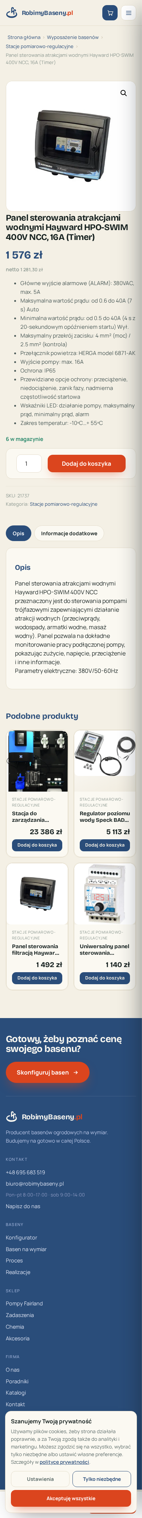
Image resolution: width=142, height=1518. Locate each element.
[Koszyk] (110, 12)
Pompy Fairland (24, 1303)
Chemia (15, 1326)
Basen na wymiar (26, 1249)
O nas (13, 1369)
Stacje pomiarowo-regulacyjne (40, 46)
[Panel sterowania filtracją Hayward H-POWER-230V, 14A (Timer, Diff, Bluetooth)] (37, 893)
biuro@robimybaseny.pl (35, 1183)
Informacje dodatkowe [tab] (69, 533)
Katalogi (16, 1392)
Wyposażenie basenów (73, 37)
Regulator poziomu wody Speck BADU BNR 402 (105, 817)
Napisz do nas (23, 1206)
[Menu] (128, 12)
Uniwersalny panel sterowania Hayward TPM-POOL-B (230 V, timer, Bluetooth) (104, 950)
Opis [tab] (18, 533)
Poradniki (17, 1381)
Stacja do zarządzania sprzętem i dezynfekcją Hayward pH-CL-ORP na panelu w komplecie (34, 817)
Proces (14, 1260)
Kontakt (15, 1404)
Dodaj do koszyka (86, 464)
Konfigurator (21, 1237)
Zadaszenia (20, 1315)
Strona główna (24, 37)
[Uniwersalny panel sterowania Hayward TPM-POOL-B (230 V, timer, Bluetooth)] (104, 893)
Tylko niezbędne (102, 1479)
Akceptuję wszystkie (71, 1498)
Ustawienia (40, 1479)
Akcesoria (17, 1338)
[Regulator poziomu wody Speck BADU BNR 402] (104, 761)
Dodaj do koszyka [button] (37, 845)
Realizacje (18, 1272)
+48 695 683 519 (25, 1172)
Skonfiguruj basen (43, 1072)
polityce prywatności (64, 1462)
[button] (123, 93)
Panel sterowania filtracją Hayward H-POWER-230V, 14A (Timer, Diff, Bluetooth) (35, 950)
